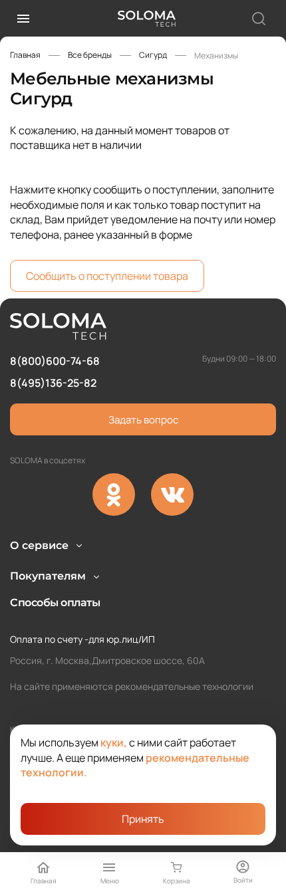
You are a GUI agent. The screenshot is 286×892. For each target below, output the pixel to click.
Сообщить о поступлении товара (107, 276)
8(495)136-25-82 (53, 383)
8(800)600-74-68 (55, 361)
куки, (113, 742)
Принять (143, 819)
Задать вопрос (143, 420)
